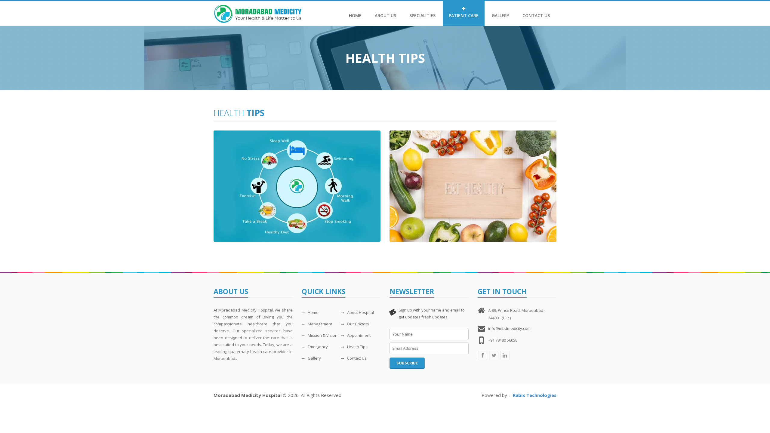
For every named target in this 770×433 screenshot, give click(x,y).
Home (355, 15)
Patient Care (464, 15)
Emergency (318, 346)
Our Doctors (358, 324)
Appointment (359, 335)
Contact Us (536, 15)
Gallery (500, 15)
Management (320, 324)
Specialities (422, 15)
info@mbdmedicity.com (509, 328)
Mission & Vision (322, 335)
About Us (385, 15)
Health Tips (357, 346)
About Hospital (360, 312)
